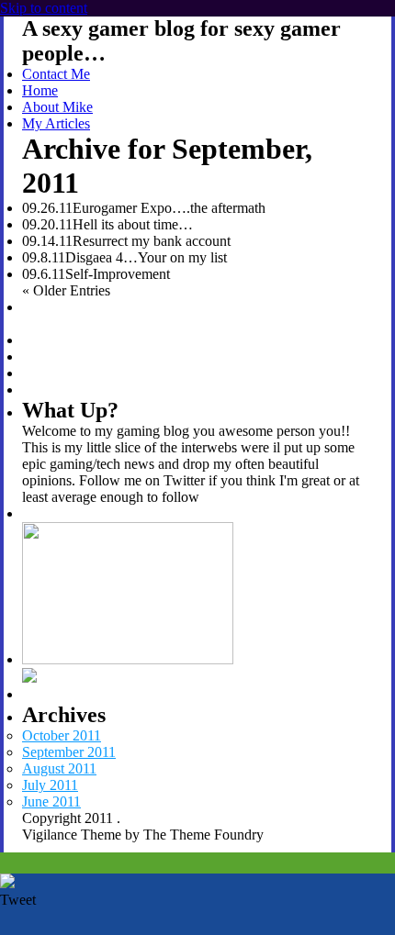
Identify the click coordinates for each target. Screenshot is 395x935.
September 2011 (69, 752)
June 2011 (51, 801)
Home (40, 90)
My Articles (56, 123)
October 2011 (61, 735)
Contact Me (56, 74)
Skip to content (43, 8)
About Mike (57, 107)
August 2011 (59, 768)
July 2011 (50, 785)
